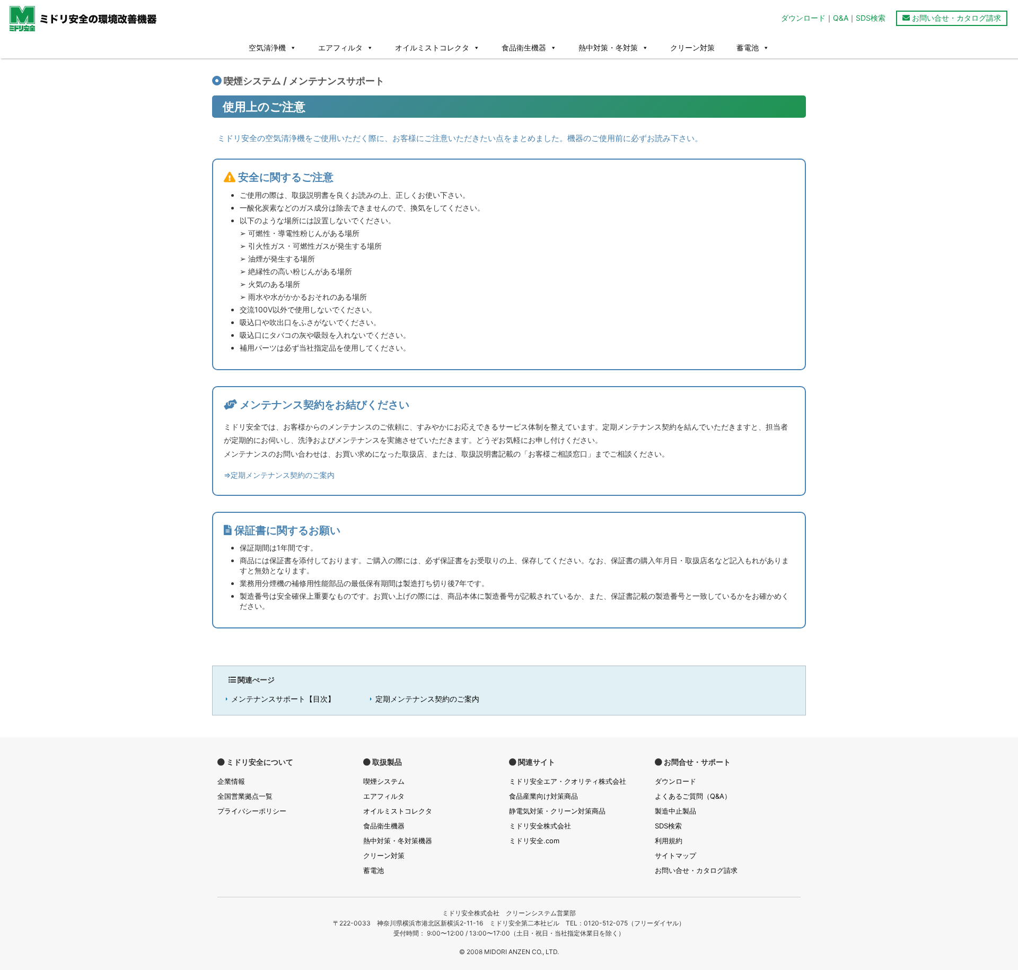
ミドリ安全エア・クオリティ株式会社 (567, 781)
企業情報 (231, 781)
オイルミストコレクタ (432, 47)
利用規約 (668, 840)
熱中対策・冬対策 (608, 47)
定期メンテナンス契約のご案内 (427, 698)
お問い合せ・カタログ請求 (955, 17)
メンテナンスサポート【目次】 (283, 698)
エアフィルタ (340, 47)
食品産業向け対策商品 (543, 796)
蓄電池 (747, 47)
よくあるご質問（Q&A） (693, 796)
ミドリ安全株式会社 (540, 826)
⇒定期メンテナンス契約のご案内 (279, 474)
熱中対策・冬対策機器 (397, 840)
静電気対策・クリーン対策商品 (557, 811)
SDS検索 (870, 17)
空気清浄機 (267, 47)
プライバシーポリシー (251, 811)
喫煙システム (384, 781)
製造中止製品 (675, 811)
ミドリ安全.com (534, 840)
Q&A (840, 17)
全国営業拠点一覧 (245, 796)
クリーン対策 (692, 47)
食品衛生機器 (524, 47)
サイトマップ (675, 855)
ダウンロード (803, 17)
